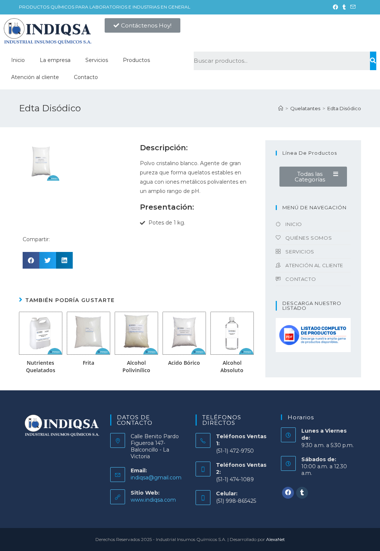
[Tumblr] (302, 493)
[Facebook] (288, 493)
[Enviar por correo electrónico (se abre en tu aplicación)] (352, 7)
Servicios (96, 60)
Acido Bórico (184, 362)
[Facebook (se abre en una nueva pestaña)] (335, 7)
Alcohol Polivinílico (136, 366)
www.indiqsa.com (153, 499)
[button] (142, 25)
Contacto (86, 77)
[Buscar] (373, 61)
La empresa (55, 60)
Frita (88, 362)
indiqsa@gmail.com (156, 477)
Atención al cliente (35, 77)
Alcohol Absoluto (231, 366)
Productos (136, 60)
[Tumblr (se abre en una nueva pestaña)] (344, 7)
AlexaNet (275, 539)
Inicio (18, 60)
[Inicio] (280, 108)
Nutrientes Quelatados (40, 366)
